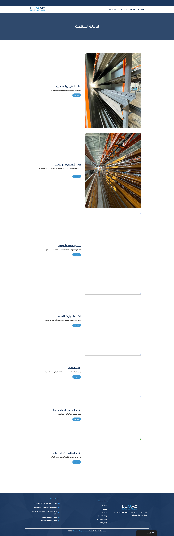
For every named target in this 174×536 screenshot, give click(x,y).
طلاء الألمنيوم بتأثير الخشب (67, 164)
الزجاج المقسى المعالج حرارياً (67, 410)
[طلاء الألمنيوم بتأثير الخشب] (113, 170)
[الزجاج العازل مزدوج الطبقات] (113, 457)
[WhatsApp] (32, 2)
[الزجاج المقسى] (113, 372)
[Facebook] (43, 2)
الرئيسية (141, 9)
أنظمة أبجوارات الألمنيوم (69, 316)
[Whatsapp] (47, 524)
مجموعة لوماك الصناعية (80, 531)
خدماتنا (124, 9)
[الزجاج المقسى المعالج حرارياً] (113, 414)
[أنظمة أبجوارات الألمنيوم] (113, 320)
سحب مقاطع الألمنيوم (69, 245)
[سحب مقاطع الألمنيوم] (113, 250)
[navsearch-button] (142, 2)
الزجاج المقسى (74, 367)
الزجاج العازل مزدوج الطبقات (67, 453)
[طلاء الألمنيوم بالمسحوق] (113, 90)
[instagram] (52, 524)
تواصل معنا (112, 9)
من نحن (132, 9)
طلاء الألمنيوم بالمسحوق (68, 86)
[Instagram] (37, 2)
